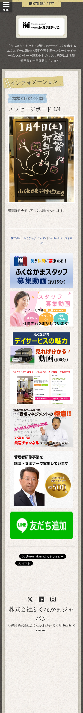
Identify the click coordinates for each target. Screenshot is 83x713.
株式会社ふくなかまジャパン (37, 625)
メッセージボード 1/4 (34, 109)
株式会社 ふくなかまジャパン (28, 238)
